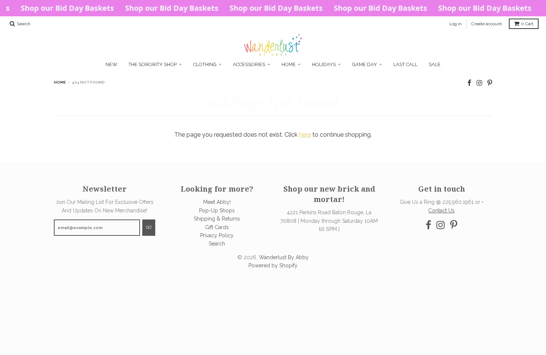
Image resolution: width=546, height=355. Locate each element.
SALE (435, 64)
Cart (527, 23)
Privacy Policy (217, 235)
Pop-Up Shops (217, 211)
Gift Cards (217, 227)
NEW (111, 64)
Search (217, 244)
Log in (455, 23)
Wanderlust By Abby (284, 257)
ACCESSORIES (249, 64)
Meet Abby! (217, 202)
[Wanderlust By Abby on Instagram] (479, 83)
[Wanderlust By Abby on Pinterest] (489, 83)
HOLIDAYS (324, 64)
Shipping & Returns (217, 219)
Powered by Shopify (273, 265)
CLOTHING (205, 64)
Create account (486, 23)
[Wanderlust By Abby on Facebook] (469, 83)
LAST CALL (405, 64)
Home (289, 64)
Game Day (364, 64)
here (305, 134)
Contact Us (441, 211)
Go (149, 227)
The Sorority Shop (153, 64)
